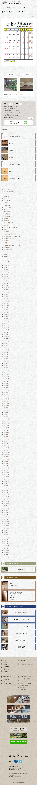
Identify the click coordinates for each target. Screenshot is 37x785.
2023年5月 (6, 343)
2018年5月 (6, 477)
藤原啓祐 (6, 254)
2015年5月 (6, 554)
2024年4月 (6, 325)
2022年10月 (7, 359)
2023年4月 (6, 345)
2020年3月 (6, 428)
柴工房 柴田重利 (8, 249)
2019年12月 (7, 434)
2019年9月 (6, 441)
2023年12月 (7, 332)
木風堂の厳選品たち (7, 676)
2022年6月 (6, 367)
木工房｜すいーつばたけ (21, 626)
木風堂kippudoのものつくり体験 (12, 245)
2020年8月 (6, 416)
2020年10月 (7, 412)
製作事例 (6, 256)
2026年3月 (6, 276)
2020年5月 (6, 423)
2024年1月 (6, 330)
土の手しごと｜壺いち (21, 640)
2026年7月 (6, 267)
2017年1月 (6, 512)
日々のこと (6, 231)
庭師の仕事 (6, 225)
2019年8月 (6, 443)
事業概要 (4, 671)
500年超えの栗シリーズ (10, 191)
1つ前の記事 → (26, 74)
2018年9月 (6, 468)
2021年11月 (7, 383)
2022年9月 (6, 361)
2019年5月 (6, 450)
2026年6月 (6, 269)
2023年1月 (6, 352)
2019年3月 (6, 454)
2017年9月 (6, 494)
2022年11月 (7, 356)
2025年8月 (6, 289)
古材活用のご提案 (6, 683)
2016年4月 (6, 532)
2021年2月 (6, 403)
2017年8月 (6, 497)
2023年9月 (6, 336)
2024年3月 (6, 327)
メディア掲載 (7, 211)
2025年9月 (6, 287)
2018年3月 (6, 481)
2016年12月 (7, 514)
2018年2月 (6, 483)
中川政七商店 (7, 216)
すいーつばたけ (8, 207)
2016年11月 (7, 517)
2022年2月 (6, 376)
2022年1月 (6, 379)
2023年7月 (6, 338)
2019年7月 (6, 445)
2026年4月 (6, 274)
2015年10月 (7, 543)
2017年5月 (6, 503)
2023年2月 (6, 350)
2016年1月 (6, 537)
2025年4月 (6, 298)
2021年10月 (7, 385)
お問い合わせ (5, 669)
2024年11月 (7, 310)
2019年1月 (6, 459)
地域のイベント (8, 220)
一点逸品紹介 (7, 214)
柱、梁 (12, 597)
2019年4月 (6, 452)
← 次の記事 (10, 74)
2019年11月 (7, 436)
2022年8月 (6, 363)
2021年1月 (6, 405)
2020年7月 (6, 419)
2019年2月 (6, 457)
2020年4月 (6, 425)
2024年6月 (6, 321)
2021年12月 (7, 381)
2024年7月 (6, 318)
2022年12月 (7, 354)
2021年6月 (6, 394)
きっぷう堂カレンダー (9, 205)
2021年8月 (6, 390)
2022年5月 (6, 370)
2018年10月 (7, 465)
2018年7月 (6, 472)
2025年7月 (6, 292)
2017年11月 (7, 490)
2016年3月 (6, 534)
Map (31, 118)
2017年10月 (7, 492)
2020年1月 (6, 432)
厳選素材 (6, 218)
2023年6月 (6, 341)
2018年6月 (6, 474)
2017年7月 (6, 499)
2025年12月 (7, 281)
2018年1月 (6, 485)
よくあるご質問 (6, 666)
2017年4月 (6, 505)
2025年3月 (6, 301)
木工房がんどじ (8, 240)
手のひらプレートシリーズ (10, 227)
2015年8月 (6, 548)
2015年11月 (7, 541)
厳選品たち (21, 569)
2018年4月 (6, 479)
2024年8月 (6, 316)
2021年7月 (6, 392)
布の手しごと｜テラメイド (21, 619)
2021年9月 (6, 387)
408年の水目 (7, 189)
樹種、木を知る (14, 585)
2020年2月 (6, 430)
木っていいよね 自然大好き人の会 (12, 236)
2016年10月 (7, 519)
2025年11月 (7, 283)
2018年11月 (7, 463)
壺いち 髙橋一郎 (8, 223)
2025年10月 (7, 285)
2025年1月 (6, 305)
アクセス (4, 664)
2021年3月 (6, 401)
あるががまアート (8, 198)
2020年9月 (6, 414)
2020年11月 (7, 410)
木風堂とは (22, 662)
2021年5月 (6, 396)
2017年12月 (7, 488)
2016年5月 (6, 530)
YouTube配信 (7, 196)
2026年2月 (6, 278)
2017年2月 (6, 510)
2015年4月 (6, 557)
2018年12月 (7, 461)
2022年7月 (6, 365)
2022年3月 (6, 374)
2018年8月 (6, 470)
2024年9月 (6, 314)
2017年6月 (6, 501)
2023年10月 (7, 334)
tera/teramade (7, 194)
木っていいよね (8, 234)
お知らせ (9, 7)
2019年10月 (7, 439)
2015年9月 (6, 546)
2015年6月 (6, 552)
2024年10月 (7, 312)
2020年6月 (6, 421)
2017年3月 (6, 508)
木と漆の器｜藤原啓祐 (21, 612)
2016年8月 (6, 523)
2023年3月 (6, 347)
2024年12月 (7, 307)
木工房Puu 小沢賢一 (9, 238)
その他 (5, 209)
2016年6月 (6, 528)
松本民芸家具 (7, 247)
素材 (5, 251)
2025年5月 (6, 296)
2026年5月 (6, 272)
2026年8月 (6, 265)
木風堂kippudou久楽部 (9, 243)
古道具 (12, 599)
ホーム (3, 7)
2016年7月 (6, 526)
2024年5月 (6, 323)
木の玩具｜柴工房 (21, 633)
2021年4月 (6, 399)
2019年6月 (6, 448)
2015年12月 (7, 539)
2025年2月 (6, 303)
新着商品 (6, 229)
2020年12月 (7, 408)
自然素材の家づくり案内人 (26, 665)
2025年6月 (6, 294)
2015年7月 (6, 550)
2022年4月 (6, 372)
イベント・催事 (8, 200)
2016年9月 (6, 521)
